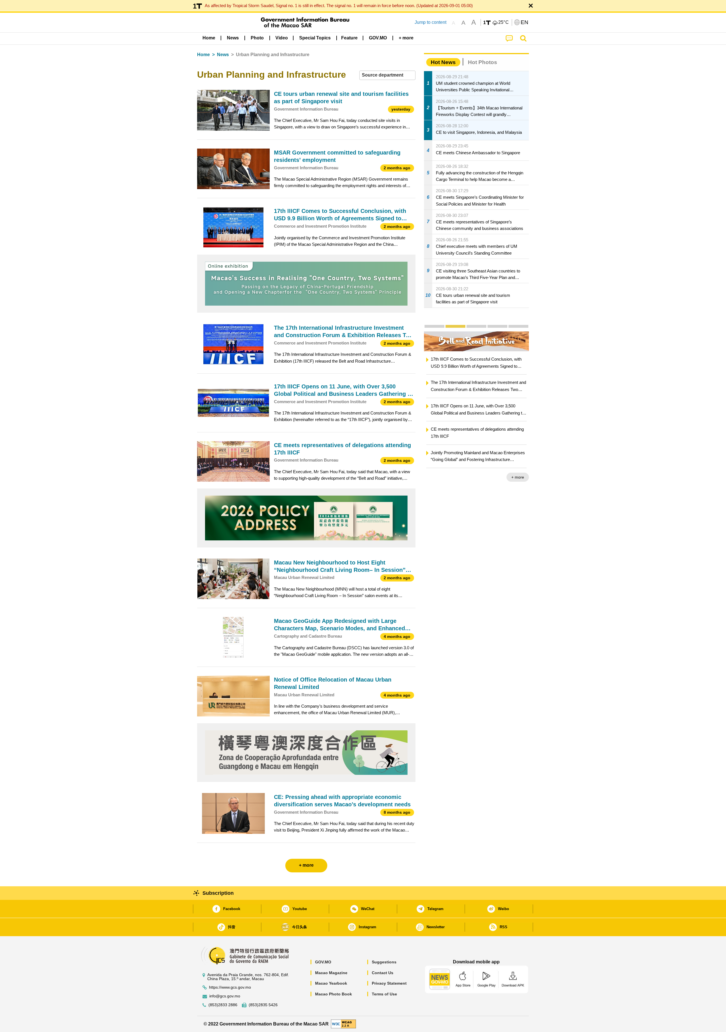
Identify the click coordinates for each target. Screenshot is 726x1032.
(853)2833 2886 (222, 1005)
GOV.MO (323, 962)
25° (503, 22)
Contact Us (382, 972)
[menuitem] (233, 38)
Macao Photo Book (333, 994)
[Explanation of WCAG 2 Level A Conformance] (343, 1023)
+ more (442, 477)
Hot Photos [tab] (482, 62)
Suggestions (384, 962)
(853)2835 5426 (263, 1005)
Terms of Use (384, 994)
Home (203, 54)
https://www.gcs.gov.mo (230, 987)
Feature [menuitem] (349, 37)
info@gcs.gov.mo (224, 996)
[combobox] (387, 75)
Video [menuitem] (281, 37)
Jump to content (430, 22)
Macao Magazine (331, 972)
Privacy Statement (389, 983)
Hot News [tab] (443, 62)
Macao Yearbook (331, 983)
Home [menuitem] (208, 37)
